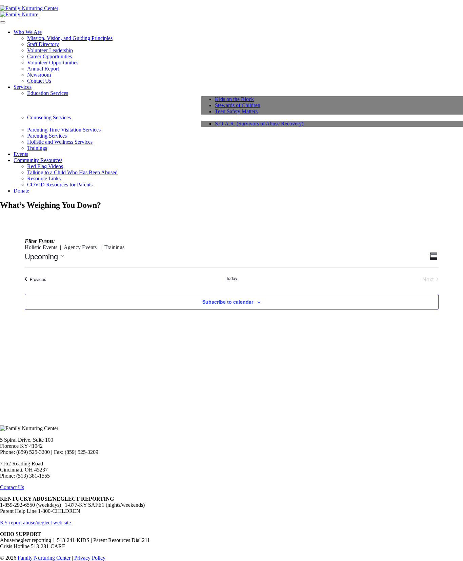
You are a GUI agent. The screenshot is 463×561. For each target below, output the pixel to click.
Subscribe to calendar (227, 301)
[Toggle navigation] (2, 22)
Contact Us (39, 81)
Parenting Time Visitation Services (64, 130)
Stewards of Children (237, 105)
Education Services (47, 93)
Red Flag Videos (45, 166)
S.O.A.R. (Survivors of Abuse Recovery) (259, 123)
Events (21, 154)
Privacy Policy (89, 558)
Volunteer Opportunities (52, 62)
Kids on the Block (234, 99)
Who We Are (28, 32)
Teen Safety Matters (236, 111)
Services (23, 87)
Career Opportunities (49, 56)
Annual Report (43, 69)
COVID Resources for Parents (60, 184)
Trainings (37, 148)
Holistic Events (41, 247)
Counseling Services (49, 117)
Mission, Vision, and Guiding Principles (70, 38)
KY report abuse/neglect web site (35, 522)
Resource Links (44, 178)
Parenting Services (47, 136)
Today (231, 278)
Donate (21, 191)
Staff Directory (43, 44)
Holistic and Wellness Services (60, 142)
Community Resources (38, 160)
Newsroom (39, 75)
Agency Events (80, 247)
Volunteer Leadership (50, 50)
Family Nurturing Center (44, 558)
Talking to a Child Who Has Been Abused (72, 172)
